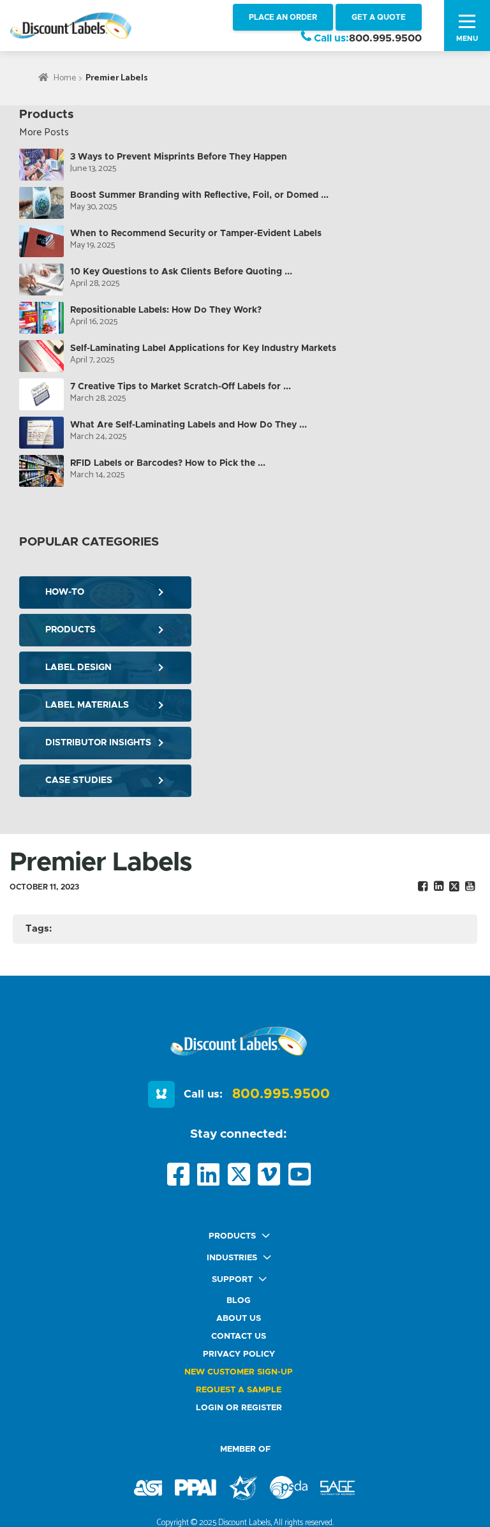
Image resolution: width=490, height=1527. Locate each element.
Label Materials (87, 705)
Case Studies (78, 780)
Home (65, 78)
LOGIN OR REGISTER (239, 1408)
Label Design (78, 667)
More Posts (44, 132)
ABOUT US (238, 1319)
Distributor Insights (98, 742)
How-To (64, 592)
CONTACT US (238, 1336)
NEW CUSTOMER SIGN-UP (238, 1372)
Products (70, 629)
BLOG (238, 1301)
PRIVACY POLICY (239, 1354)
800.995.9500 (385, 38)
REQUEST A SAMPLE (238, 1390)
